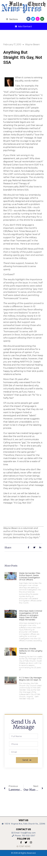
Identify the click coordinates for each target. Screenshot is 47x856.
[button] (12, 19)
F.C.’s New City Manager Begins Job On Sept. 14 (30, 678)
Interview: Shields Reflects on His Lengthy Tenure (30, 650)
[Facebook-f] (21, 842)
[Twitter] (33, 19)
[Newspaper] (42, 19)
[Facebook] (28, 19)
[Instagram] (38, 19)
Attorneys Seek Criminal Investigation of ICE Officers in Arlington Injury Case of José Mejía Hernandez (30, 615)
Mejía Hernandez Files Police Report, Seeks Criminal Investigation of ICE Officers (29, 576)
